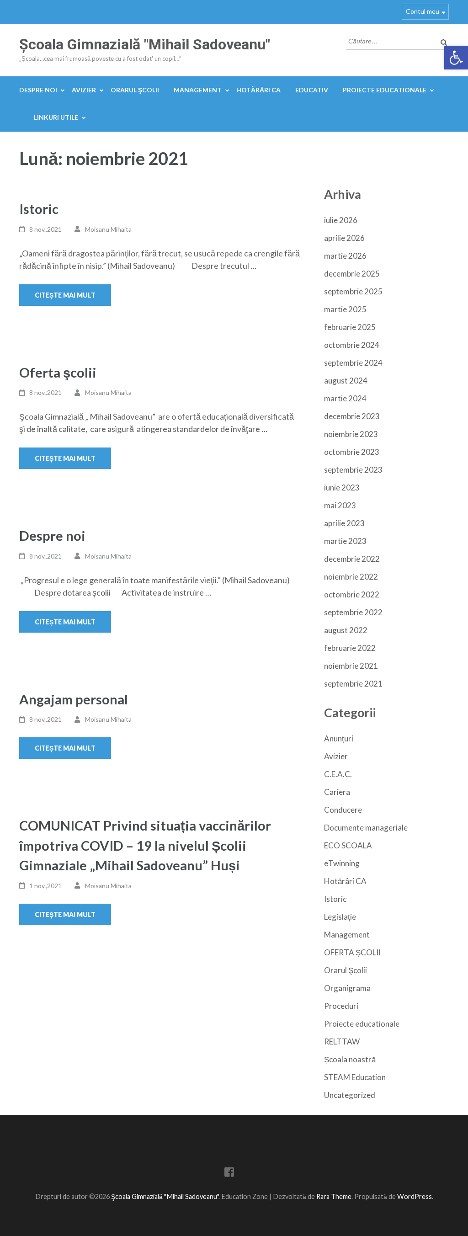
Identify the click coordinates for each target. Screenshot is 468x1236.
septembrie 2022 (353, 612)
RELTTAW (342, 1041)
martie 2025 (345, 309)
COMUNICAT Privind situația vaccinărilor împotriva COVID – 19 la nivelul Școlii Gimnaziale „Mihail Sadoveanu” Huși (145, 845)
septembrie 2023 (353, 469)
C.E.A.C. (338, 774)
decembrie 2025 (352, 273)
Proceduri (341, 1006)
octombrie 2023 (351, 452)
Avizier (84, 90)
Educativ (311, 90)
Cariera (337, 792)
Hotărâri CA (258, 90)
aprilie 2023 (344, 523)
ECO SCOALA (348, 845)
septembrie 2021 (353, 683)
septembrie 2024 (353, 363)
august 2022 (345, 630)
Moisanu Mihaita (108, 229)
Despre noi (38, 90)
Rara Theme (333, 1196)
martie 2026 (345, 256)
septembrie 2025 (353, 291)
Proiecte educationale (384, 90)
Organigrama (347, 988)
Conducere (343, 810)
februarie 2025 (350, 327)
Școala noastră (350, 1059)
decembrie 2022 (352, 559)
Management (198, 90)
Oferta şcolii (57, 372)
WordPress (414, 1196)
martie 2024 (345, 398)
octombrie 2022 (351, 594)
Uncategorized (349, 1095)
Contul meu (422, 11)
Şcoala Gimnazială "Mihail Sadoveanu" (144, 44)
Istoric (38, 209)
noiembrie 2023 (351, 434)
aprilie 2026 (344, 238)
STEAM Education (355, 1077)
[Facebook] (229, 1173)
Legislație (340, 917)
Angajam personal (73, 699)
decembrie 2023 (352, 416)
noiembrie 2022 (351, 576)
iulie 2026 (340, 220)
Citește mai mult (65, 295)
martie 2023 (345, 541)
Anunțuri (338, 738)
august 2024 (345, 380)
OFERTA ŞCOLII (352, 952)
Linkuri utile (56, 117)
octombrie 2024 (351, 345)
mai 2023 (340, 505)
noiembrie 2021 (351, 666)
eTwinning (342, 863)
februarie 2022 (350, 648)
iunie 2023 (342, 487)
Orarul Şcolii (135, 90)
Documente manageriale (366, 827)
